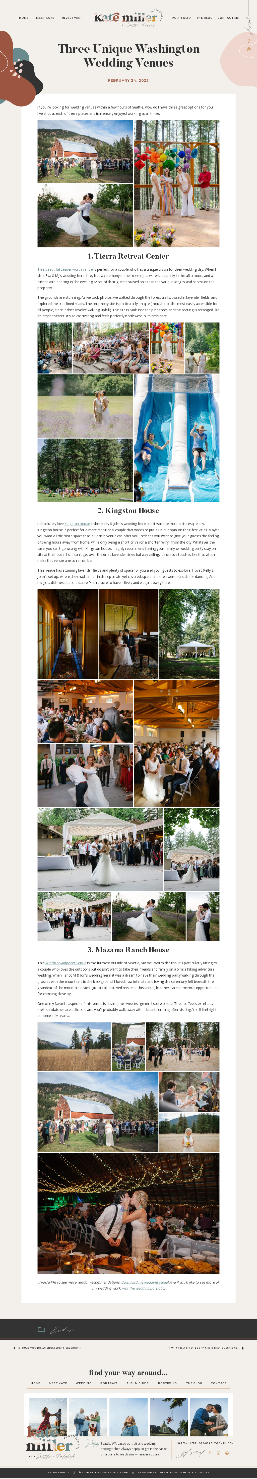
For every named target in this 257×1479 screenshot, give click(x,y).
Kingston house (77, 523)
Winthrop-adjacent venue (65, 963)
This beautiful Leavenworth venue (65, 269)
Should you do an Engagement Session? (48, 1347)
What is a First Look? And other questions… (205, 1347)
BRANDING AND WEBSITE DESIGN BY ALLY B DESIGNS (173, 1472)
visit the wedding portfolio (143, 1288)
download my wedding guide (144, 1282)
